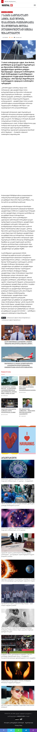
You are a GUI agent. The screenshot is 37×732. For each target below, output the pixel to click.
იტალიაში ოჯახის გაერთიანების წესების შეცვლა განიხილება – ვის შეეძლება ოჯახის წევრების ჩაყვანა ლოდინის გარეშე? (17, 554)
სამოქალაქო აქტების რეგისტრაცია (11, 320)
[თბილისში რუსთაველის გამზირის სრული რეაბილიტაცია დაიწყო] (9, 403)
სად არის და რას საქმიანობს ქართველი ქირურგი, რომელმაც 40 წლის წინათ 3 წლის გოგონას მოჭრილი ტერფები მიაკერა (17, 629)
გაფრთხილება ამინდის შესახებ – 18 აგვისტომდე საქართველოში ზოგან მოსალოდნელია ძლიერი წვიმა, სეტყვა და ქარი (9, 390)
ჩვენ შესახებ (29, 722)
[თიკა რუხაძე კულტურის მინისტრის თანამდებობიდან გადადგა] (27, 380)
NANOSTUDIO (21, 716)
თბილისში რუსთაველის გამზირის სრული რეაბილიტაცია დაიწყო (8, 411)
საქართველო (10, 12)
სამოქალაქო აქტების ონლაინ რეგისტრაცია (18, 317)
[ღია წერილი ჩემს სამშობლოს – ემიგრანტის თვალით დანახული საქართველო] (27, 403)
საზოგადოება (4, 12)
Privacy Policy (18, 725)
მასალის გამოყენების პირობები (14, 722)
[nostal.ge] (7, 5)
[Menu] (35, 5)
